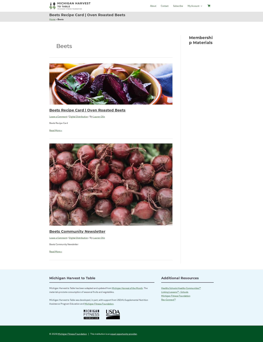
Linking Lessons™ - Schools (174, 291)
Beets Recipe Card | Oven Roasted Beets (87, 110)
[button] (200, 5)
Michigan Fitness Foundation (99, 303)
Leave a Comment (58, 116)
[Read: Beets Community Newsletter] (110, 184)
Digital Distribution (78, 116)
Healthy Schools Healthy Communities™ (181, 288)
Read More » (55, 130)
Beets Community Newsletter (77, 231)
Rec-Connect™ (168, 299)
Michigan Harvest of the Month (127, 288)
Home (52, 19)
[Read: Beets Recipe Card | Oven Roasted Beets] (110, 83)
